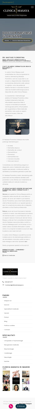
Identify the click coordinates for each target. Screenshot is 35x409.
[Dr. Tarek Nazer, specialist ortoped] (27, 380)
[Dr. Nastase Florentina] (17, 127)
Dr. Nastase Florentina (14, 57)
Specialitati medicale (11, 309)
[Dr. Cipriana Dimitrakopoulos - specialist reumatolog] (17, 387)
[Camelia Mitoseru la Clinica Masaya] (7, 387)
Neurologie (8, 357)
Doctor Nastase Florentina (21, 40)
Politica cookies (9, 325)
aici (26, 241)
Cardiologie (8, 353)
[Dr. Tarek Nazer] (7, 374)
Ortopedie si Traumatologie (13, 341)
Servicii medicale (9, 255)
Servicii (6, 313)
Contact (7, 329)
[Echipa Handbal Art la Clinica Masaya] (7, 380)
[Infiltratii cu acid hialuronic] (17, 374)
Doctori (6, 305)
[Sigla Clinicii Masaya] (17, 380)
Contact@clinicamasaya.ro (14, 285)
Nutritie (6, 361)
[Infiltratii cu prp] (27, 374)
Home (7, 40)
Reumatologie (9, 349)
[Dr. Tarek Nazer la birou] (27, 387)
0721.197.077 (9, 2)
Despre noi (7, 301)
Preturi (6, 317)
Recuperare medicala (11, 345)
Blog (5, 321)
